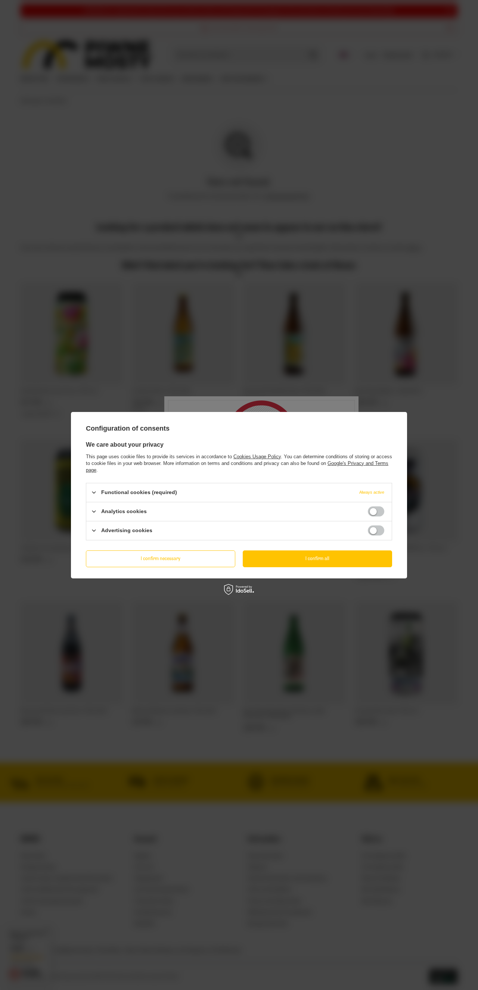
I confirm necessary (160, 558)
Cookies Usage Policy (257, 456)
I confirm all (317, 558)
